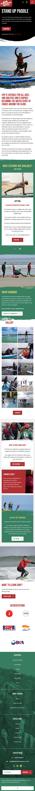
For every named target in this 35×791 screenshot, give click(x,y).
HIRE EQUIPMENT (16, 464)
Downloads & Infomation (17, 708)
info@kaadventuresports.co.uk (19, 761)
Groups (18, 728)
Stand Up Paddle (17, 660)
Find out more (7, 596)
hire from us (17, 34)
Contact (17, 733)
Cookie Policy (17, 742)
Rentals (17, 724)
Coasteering (17, 665)
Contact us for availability (10, 314)
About (17, 699)
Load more (17, 413)
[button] (20, 249)
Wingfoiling (17, 678)
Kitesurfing (17, 673)
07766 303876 (19, 757)
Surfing (18, 669)
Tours (17, 682)
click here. (17, 782)
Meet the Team (17, 703)
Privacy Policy (17, 737)
